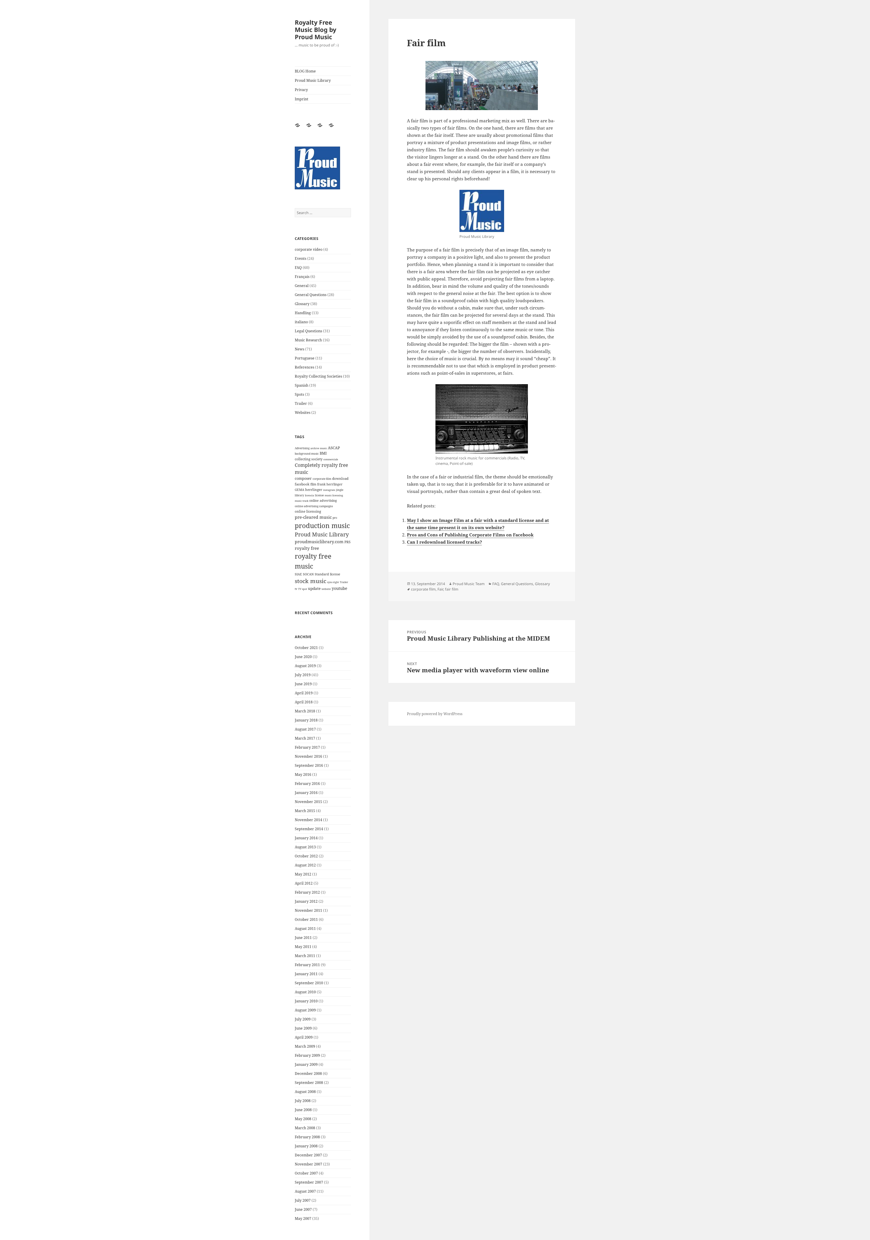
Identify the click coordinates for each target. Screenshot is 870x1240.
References (304, 367)
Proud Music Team (469, 583)
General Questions (310, 294)
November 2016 (308, 756)
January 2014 (306, 837)
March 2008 (305, 1127)
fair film (451, 589)
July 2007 (303, 1200)
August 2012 (305, 865)
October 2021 (306, 647)
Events (300, 258)
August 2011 (305, 928)
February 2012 (307, 892)
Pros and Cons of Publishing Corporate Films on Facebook (470, 535)
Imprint (301, 98)
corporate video (308, 249)
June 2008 (303, 1109)
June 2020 (303, 656)
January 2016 (306, 792)
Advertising (302, 448)
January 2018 (306, 720)
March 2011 (305, 955)
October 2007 (306, 1173)
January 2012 (306, 901)
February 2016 (307, 783)
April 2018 (304, 702)
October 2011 (306, 919)
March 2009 (305, 1046)
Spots (299, 394)
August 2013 (305, 846)
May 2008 (303, 1118)
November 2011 (308, 910)
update (314, 588)
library (299, 495)
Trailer (301, 403)
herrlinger (313, 489)
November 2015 (308, 801)
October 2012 (306, 856)
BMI (323, 453)
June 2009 (303, 1028)
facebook (302, 484)
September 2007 (309, 1182)
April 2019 (304, 692)
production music (322, 525)
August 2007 (305, 1191)
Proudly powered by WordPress (434, 713)
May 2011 (303, 946)
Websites (302, 412)
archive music (318, 448)
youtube (339, 588)
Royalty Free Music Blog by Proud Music (315, 29)
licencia (309, 495)
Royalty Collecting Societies (318, 376)
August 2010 (305, 991)
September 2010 (309, 982)
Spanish (301, 385)
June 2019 (303, 683)
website (326, 589)
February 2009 (307, 1055)
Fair (440, 589)
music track (301, 500)
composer (303, 478)
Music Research (308, 340)
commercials (330, 459)
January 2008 (306, 1146)
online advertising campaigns (314, 506)
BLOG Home (305, 71)
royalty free (307, 548)
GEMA (299, 489)
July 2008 (303, 1100)
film (313, 484)
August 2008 (305, 1091)
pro (335, 518)
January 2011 (306, 973)
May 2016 (303, 774)
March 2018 (305, 711)
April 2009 (304, 1037)
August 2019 (305, 665)
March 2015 (305, 810)
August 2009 (305, 1010)
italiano (301, 321)
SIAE (298, 574)
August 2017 (305, 729)
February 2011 (307, 964)
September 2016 (309, 765)
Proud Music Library (313, 80)
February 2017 (307, 747)
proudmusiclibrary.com (319, 541)
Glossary (302, 303)
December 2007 (308, 1155)
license (319, 495)
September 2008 (309, 1082)
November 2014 (308, 819)
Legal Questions (308, 330)
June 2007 (303, 1209)
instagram (329, 490)
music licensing (334, 495)
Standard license (327, 574)
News (299, 349)
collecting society (308, 459)
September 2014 (309, 828)
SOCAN (308, 574)
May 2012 (303, 874)
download (340, 478)
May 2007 (303, 1218)
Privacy (301, 89)
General (302, 285)
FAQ (298, 267)
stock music (310, 581)
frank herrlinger (330, 484)
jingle (339, 490)
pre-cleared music (313, 517)
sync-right (333, 582)
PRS (347, 542)
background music (307, 454)
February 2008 (307, 1136)
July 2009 (303, 1019)
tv (296, 589)
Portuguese (304, 358)
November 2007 (308, 1164)
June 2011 (303, 937)
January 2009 (306, 1064)
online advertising (323, 500)
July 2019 (303, 674)
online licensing (308, 511)
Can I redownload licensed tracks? (444, 542)
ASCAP (334, 447)
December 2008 (308, 1073)
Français (302, 276)
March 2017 (305, 738)
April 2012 (304, 883)
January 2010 (306, 1001)
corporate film (322, 479)
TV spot (302, 589)
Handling (303, 312)
